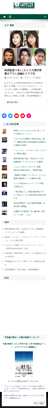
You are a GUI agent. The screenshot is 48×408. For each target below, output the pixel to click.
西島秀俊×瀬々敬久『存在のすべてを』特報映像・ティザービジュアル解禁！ (25, 230)
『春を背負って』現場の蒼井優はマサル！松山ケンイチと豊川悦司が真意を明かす (30, 195)
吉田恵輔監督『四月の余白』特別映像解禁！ (23, 269)
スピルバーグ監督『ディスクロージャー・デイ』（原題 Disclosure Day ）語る (24, 246)
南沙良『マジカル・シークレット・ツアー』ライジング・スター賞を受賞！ (25, 238)
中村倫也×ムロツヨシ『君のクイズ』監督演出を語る (25, 263)
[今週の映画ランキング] (24, 364)
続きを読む (14, 102)
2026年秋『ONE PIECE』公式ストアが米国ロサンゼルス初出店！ (25, 255)
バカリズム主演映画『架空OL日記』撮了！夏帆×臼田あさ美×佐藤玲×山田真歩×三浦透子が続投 (30, 142)
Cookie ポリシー (15, 398)
